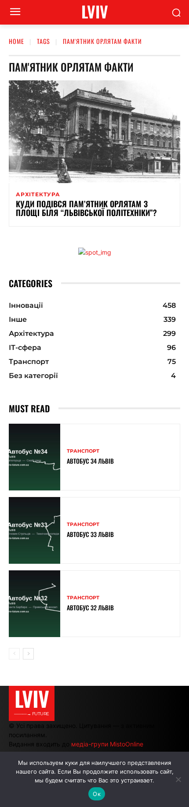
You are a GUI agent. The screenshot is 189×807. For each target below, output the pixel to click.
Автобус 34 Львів (90, 460)
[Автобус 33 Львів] (34, 530)
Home (16, 41)
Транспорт (83, 451)
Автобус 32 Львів (90, 607)
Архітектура (38, 194)
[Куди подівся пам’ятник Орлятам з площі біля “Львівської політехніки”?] (94, 131)
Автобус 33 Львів (90, 534)
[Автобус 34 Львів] (34, 457)
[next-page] (28, 653)
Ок (97, 793)
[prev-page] (14, 653)
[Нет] (178, 779)
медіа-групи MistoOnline (107, 744)
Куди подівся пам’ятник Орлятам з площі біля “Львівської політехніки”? (86, 208)
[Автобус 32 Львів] (34, 603)
